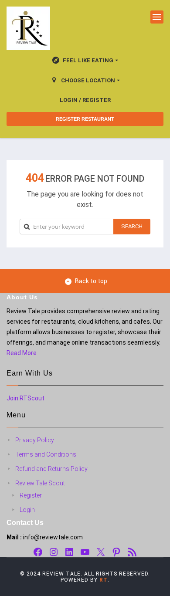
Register (31, 495)
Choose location (88, 80)
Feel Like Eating (88, 60)
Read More (22, 352)
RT (103, 580)
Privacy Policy (34, 440)
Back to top (91, 281)
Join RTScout (25, 398)
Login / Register (85, 100)
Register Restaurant (85, 119)
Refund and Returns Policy (51, 468)
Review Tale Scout (40, 483)
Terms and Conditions (45, 454)
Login (27, 509)
